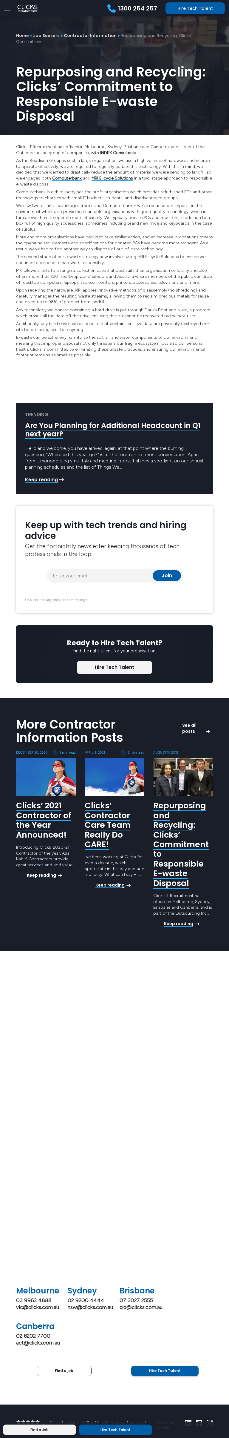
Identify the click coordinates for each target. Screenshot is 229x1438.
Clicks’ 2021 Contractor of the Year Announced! (43, 820)
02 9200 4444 (86, 1300)
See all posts (189, 728)
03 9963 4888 (34, 1300)
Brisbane (137, 1290)
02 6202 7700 (33, 1336)
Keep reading (41, 479)
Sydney (82, 1290)
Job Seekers (46, 36)
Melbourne (37, 1290)
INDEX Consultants (118, 152)
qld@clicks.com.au (141, 1307)
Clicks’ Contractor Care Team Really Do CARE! (108, 825)
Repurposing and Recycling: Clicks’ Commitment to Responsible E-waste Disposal (181, 844)
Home (22, 36)
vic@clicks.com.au (37, 1307)
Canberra (35, 1326)
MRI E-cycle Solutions (112, 178)
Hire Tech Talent (195, 8)
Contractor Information (90, 36)
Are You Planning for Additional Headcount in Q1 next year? (112, 430)
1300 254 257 (137, 8)
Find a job (64, 1370)
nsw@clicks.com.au (90, 1307)
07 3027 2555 (136, 1300)
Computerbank (67, 178)
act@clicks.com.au (38, 1342)
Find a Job (39, 1429)
